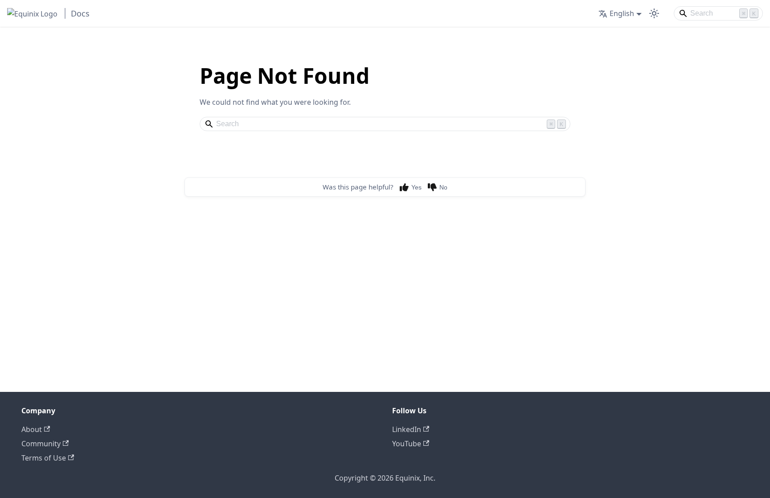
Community (41, 444)
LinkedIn (406, 429)
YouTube (406, 444)
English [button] (622, 13)
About (31, 429)
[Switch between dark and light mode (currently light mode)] (654, 13)
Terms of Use (43, 458)
